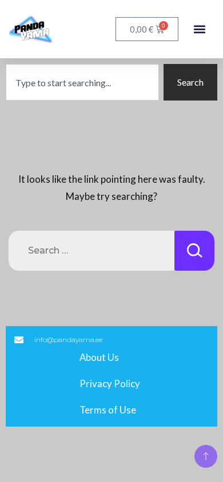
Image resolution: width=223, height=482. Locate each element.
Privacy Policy (109, 383)
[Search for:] (91, 251)
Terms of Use (107, 410)
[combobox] (82, 82)
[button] (199, 29)
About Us (99, 357)
